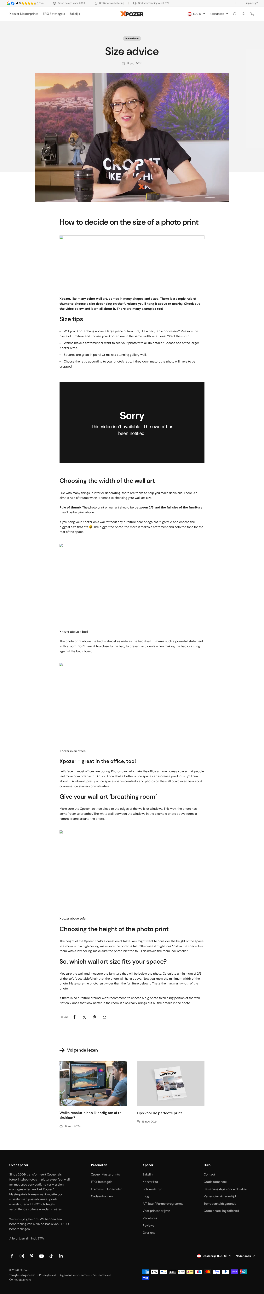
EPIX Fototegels (54, 14)
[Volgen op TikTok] (51, 1256)
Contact (209, 1174)
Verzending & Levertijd (220, 1196)
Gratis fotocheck (215, 1182)
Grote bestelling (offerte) (221, 1211)
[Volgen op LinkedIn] (61, 1256)
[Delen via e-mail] (104, 1017)
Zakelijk (75, 14)
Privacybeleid (47, 1275)
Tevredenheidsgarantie (220, 1204)
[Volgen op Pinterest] (31, 1256)
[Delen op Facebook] (74, 1017)
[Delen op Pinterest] (94, 1017)
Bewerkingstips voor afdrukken (225, 1189)
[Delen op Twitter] (84, 1017)
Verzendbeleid (102, 1275)
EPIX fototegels (101, 1182)
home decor (132, 38)
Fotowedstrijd (152, 1189)
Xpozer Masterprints (23, 14)
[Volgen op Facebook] (11, 1256)
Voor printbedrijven (156, 1211)
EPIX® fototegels (43, 1204)
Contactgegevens (20, 1279)
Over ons (149, 1233)
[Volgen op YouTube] (41, 1256)
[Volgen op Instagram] (21, 1256)
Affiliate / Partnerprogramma (163, 1204)
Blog (146, 1196)
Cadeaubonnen (102, 1196)
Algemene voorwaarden (74, 1275)
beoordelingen (19, 1229)
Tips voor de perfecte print (159, 1113)
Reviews (148, 1225)
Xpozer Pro (150, 1182)
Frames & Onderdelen (106, 1189)
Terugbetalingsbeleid (22, 1275)
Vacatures (150, 1218)
